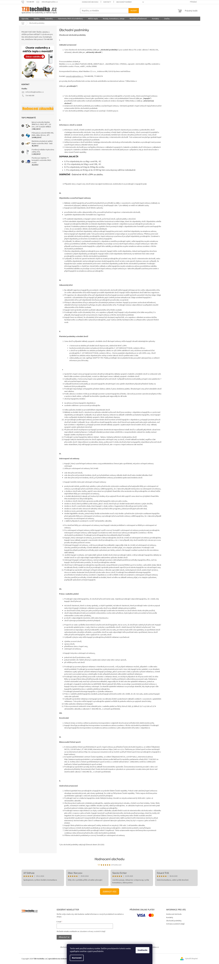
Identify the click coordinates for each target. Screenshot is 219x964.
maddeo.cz (154, 947)
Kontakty (107, 2)
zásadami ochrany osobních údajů (92, 931)
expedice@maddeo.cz (74, 76)
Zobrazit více (109, 891)
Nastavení (76, 957)
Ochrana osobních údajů (175, 924)
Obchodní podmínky (124, 2)
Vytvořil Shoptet (191, 958)
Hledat (134, 10)
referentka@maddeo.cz (34, 92)
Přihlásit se (64, 937)
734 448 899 (29, 95)
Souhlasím (142, 950)
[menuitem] (25, 19)
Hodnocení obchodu (90, 2)
